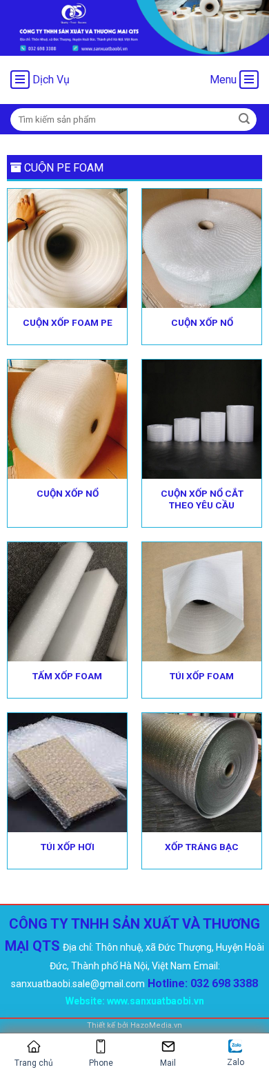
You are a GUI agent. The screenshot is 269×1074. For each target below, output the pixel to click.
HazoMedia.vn (156, 1025)
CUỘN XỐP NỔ (202, 322)
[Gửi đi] (244, 119)
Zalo (235, 1062)
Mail (168, 1063)
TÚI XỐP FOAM (202, 675)
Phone (101, 1063)
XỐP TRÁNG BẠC (202, 846)
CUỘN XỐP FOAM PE (67, 322)
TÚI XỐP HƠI (67, 846)
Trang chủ (33, 1063)
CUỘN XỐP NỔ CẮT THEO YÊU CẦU (202, 499)
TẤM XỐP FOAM (67, 675)
